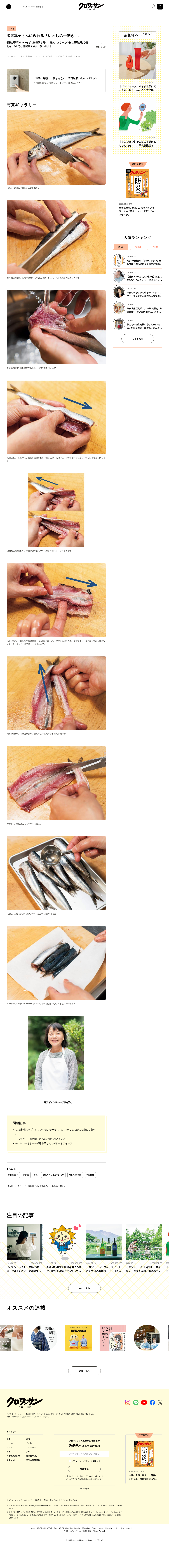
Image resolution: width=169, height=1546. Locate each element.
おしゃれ (10, 1443)
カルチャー (31, 1447)
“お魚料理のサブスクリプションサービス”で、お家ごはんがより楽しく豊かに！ (55, 1132)
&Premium (86, 1528)
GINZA (69, 1528)
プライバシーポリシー (93, 1476)
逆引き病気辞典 (33, 1460)
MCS (66, 1531)
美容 (28, 1439)
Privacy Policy (98, 1531)
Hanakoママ (111, 1528)
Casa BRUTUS (60, 1528)
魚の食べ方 (75, 1175)
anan (33, 1528)
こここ (134, 1528)
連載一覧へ (84, 1371)
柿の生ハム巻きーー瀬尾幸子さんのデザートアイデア (43, 1143)
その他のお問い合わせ (69, 1500)
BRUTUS (40, 1528)
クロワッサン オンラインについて (19, 1500)
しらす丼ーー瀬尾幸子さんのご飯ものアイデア (40, 1139)
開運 (8, 1451)
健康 (8, 1439)
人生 (28, 1451)
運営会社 (38, 1500)
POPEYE (48, 1528)
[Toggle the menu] (8, 6)
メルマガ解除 (84, 1489)
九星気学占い (32, 1456)
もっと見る (137, 338)
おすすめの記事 (13, 1456)
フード (11, 29)
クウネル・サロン (124, 1528)
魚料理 (90, 1175)
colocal (102, 1528)
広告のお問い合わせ (51, 1500)
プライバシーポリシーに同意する (86, 1461)
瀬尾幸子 (13, 1175)
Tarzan (94, 1528)
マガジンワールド (76, 1531)
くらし (29, 1443)
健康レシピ (11, 1460)
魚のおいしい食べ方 (53, 1175)
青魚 (26, 1175)
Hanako (77, 1528)
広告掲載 (87, 1531)
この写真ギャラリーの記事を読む (56, 1102)
